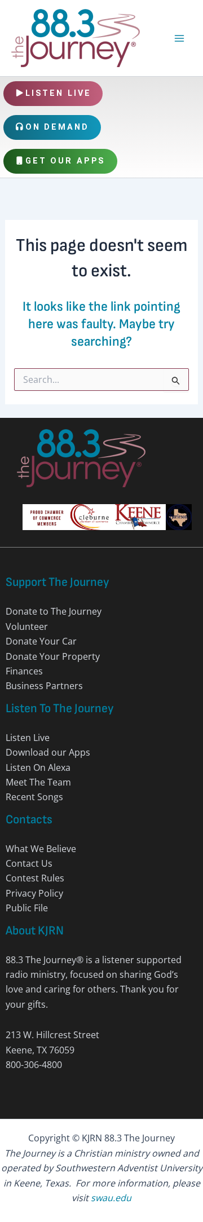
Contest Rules (35, 878)
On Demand (57, 127)
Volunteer (27, 626)
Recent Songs (34, 797)
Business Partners (44, 686)
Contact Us (29, 863)
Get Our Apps (65, 161)
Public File (27, 908)
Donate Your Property (53, 656)
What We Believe (41, 848)
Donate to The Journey (54, 611)
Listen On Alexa (38, 767)
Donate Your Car (41, 641)
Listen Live (58, 93)
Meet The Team (38, 782)
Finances (24, 671)
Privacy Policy (34, 893)
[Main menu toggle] (179, 38)
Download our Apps (48, 752)
